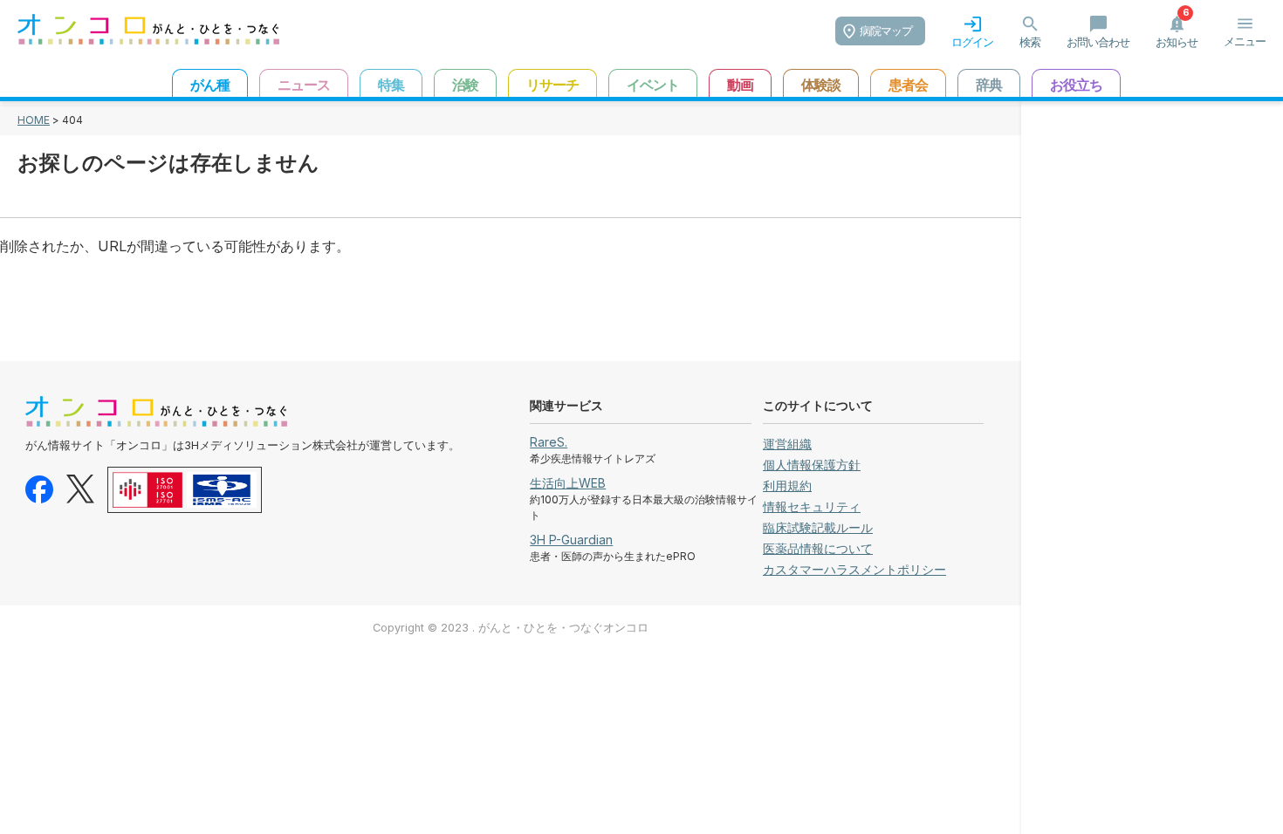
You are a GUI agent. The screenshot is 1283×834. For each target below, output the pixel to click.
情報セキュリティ (812, 506)
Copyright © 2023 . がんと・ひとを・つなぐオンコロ (510, 627)
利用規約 (787, 485)
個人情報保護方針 (812, 464)
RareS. (548, 441)
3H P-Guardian (571, 539)
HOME (33, 119)
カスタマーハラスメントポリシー (854, 569)
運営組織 (787, 443)
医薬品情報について (818, 548)
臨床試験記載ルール (818, 527)
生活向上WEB (568, 482)
